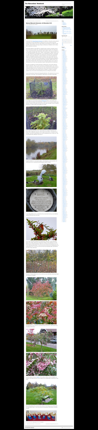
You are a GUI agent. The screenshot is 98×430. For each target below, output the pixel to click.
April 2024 (64, 76)
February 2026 (64, 56)
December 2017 (64, 136)
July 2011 (64, 207)
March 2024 (64, 77)
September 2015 (65, 161)
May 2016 (64, 154)
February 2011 (64, 212)
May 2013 (64, 187)
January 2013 (64, 191)
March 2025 (64, 66)
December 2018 (64, 125)
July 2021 (64, 106)
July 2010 (64, 218)
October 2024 (64, 71)
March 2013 (64, 189)
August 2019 (64, 118)
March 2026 (64, 55)
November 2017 (65, 137)
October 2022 (64, 93)
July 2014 (64, 174)
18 (65, 41)
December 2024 (64, 69)
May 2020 (64, 110)
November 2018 (65, 126)
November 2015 (65, 159)
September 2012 (65, 194)
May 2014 (64, 176)
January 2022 (64, 100)
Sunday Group (33, 17)
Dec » (71, 45)
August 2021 (64, 105)
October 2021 (64, 103)
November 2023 (65, 81)
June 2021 (64, 107)
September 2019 (65, 117)
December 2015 (64, 158)
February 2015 (64, 168)
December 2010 (64, 214)
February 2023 (64, 89)
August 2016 (64, 151)
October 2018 (64, 127)
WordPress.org (64, 24)
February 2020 (64, 112)
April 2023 (64, 87)
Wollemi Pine (44, 100)
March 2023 (64, 88)
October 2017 (64, 138)
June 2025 (64, 63)
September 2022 (65, 94)
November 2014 (65, 170)
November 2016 (65, 148)
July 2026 (64, 51)
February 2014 (64, 179)
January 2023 (64, 90)
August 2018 (64, 129)
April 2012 (64, 199)
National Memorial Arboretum (37, 41)
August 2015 (64, 162)
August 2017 (64, 140)
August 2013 (64, 184)
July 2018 (64, 130)
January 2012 (64, 202)
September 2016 (65, 150)
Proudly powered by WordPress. (67, 427)
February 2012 (64, 201)
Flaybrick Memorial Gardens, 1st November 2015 (33, 423)
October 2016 (64, 149)
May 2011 (64, 209)
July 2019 (64, 119)
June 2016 (64, 153)
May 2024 (64, 75)
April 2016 (64, 155)
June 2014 (64, 175)
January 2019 (64, 124)
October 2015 (64, 160)
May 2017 (64, 143)
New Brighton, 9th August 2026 (66, 28)
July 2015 (64, 163)
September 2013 (65, 183)
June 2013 (64, 186)
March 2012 (64, 200)
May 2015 (64, 165)
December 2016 (64, 147)
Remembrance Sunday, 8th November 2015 (52, 423)
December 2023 (64, 80)
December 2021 (64, 101)
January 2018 (64, 135)
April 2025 (64, 65)
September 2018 (65, 128)
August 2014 (64, 173)
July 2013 (64, 185)
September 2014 (65, 172)
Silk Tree (38, 377)
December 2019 (64, 114)
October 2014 (64, 171)
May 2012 (64, 198)
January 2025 (64, 68)
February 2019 (64, 123)
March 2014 (64, 178)
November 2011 (65, 204)
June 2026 (64, 52)
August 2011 (64, 206)
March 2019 (64, 122)
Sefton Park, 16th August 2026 (66, 27)
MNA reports (28, 17)
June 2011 (64, 208)
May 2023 (64, 86)
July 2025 (64, 62)
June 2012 (64, 197)
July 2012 (64, 196)
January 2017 (64, 146)
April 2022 (64, 97)
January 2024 (64, 79)
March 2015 (64, 167)
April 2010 (64, 221)
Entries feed (64, 22)
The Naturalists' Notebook (34, 3)
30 (62, 44)
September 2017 (65, 139)
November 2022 (65, 92)
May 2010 (64, 220)
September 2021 (65, 104)
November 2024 (65, 70)
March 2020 (64, 111)
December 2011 (64, 203)
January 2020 (64, 113)
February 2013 (64, 190)
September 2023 (65, 83)
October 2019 (64, 116)
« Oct (62, 45)
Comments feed (64, 23)
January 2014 (64, 180)
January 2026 (64, 57)
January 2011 (64, 213)
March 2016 (64, 156)
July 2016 (64, 152)
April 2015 (64, 166)
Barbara (36, 24)
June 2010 (64, 219)
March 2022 (64, 98)
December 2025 (64, 58)
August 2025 (64, 61)
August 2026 (64, 50)
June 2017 (64, 142)
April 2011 (64, 210)
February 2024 (64, 78)
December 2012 (64, 192)
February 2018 (64, 134)
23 (62, 42)
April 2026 (64, 54)
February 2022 (64, 99)
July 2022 (64, 95)
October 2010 (64, 216)
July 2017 (64, 141)
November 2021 (65, 102)
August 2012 (64, 195)
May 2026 (64, 53)
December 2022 (64, 91)
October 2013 (64, 182)
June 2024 (64, 74)
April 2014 (64, 177)
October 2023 (64, 82)
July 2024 (64, 73)
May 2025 (64, 64)
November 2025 (65, 59)
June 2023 (64, 85)
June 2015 (64, 164)
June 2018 (64, 131)
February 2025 (64, 67)
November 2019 (65, 115)
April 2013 (64, 188)
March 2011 (64, 211)
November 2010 (65, 215)
